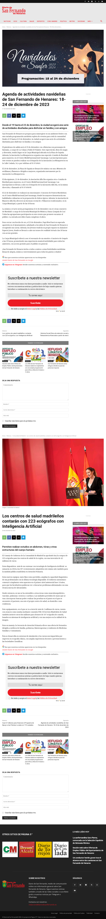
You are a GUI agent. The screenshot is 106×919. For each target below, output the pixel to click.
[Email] (19, 116)
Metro (72, 21)
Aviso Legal (31, 309)
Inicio (3, 27)
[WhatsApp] (98, 1)
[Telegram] (91, 1)
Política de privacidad (66, 913)
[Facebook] (85, 1)
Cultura (23, 21)
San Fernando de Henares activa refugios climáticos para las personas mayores (57, 366)
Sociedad (81, 21)
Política (63, 21)
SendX (63, 311)
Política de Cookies (79, 913)
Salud (32, 21)
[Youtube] (102, 1)
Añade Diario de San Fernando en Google (17, 260)
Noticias (7, 21)
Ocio (15, 21)
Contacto (97, 913)
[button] (101, 21)
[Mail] (88, 1)
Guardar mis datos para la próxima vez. (20, 421)
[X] (95, 1)
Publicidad (89, 913)
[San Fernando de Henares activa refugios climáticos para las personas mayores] (58, 355)
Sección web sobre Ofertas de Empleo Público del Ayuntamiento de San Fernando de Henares (12, 366)
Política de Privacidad (48, 309)
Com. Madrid (52, 21)
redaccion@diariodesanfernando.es (43, 905)
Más (89, 21)
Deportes (40, 21)
